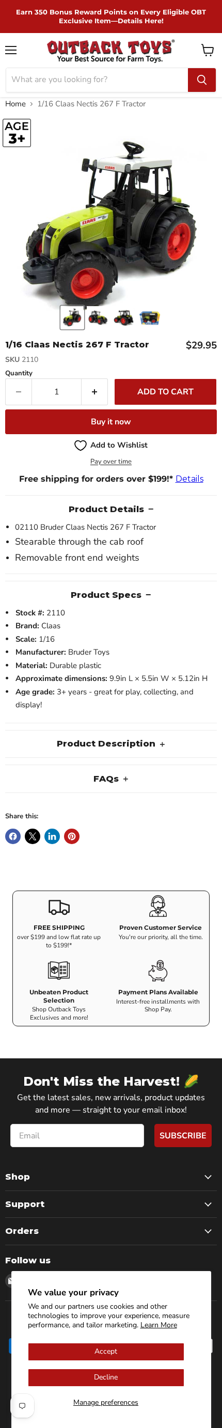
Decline (106, 1377)
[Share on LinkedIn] (52, 836)
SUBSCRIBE (183, 1135)
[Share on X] (32, 836)
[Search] (202, 80)
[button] (72, 317)
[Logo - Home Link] (111, 50)
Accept (105, 1351)
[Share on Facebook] (13, 836)
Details (189, 479)
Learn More (158, 1325)
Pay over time (111, 461)
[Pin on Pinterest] (72, 836)
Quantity (19, 373)
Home (15, 104)
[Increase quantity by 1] (95, 391)
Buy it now (111, 421)
